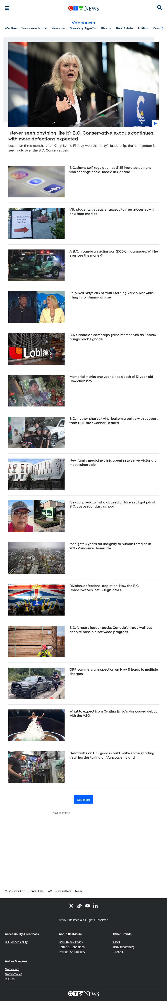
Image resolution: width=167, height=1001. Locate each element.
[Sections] (7, 8)
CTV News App (15, 891)
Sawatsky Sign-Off (83, 28)
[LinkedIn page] (95, 905)
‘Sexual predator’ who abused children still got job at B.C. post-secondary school (112, 504)
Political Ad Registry (72, 951)
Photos (106, 28)
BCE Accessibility (16, 942)
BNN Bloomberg (124, 947)
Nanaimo (58, 28)
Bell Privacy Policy (71, 942)
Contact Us (36, 891)
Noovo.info (12, 969)
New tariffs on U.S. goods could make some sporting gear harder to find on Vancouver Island (111, 755)
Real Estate (124, 28)
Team (78, 891)
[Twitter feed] (71, 905)
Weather (11, 28)
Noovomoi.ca (13, 974)
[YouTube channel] (87, 905)
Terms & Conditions (72, 947)
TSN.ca (118, 951)
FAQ (49, 891)
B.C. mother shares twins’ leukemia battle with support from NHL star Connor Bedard (113, 421)
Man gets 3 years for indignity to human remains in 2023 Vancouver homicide (110, 546)
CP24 (116, 942)
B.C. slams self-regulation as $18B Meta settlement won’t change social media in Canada (110, 170)
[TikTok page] (79, 905)
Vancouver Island (34, 28)
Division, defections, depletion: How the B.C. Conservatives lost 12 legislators (104, 588)
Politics (143, 28)
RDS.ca (10, 979)
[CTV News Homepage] (83, 8)
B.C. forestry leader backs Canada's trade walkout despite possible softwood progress (110, 630)
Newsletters (63, 891)
